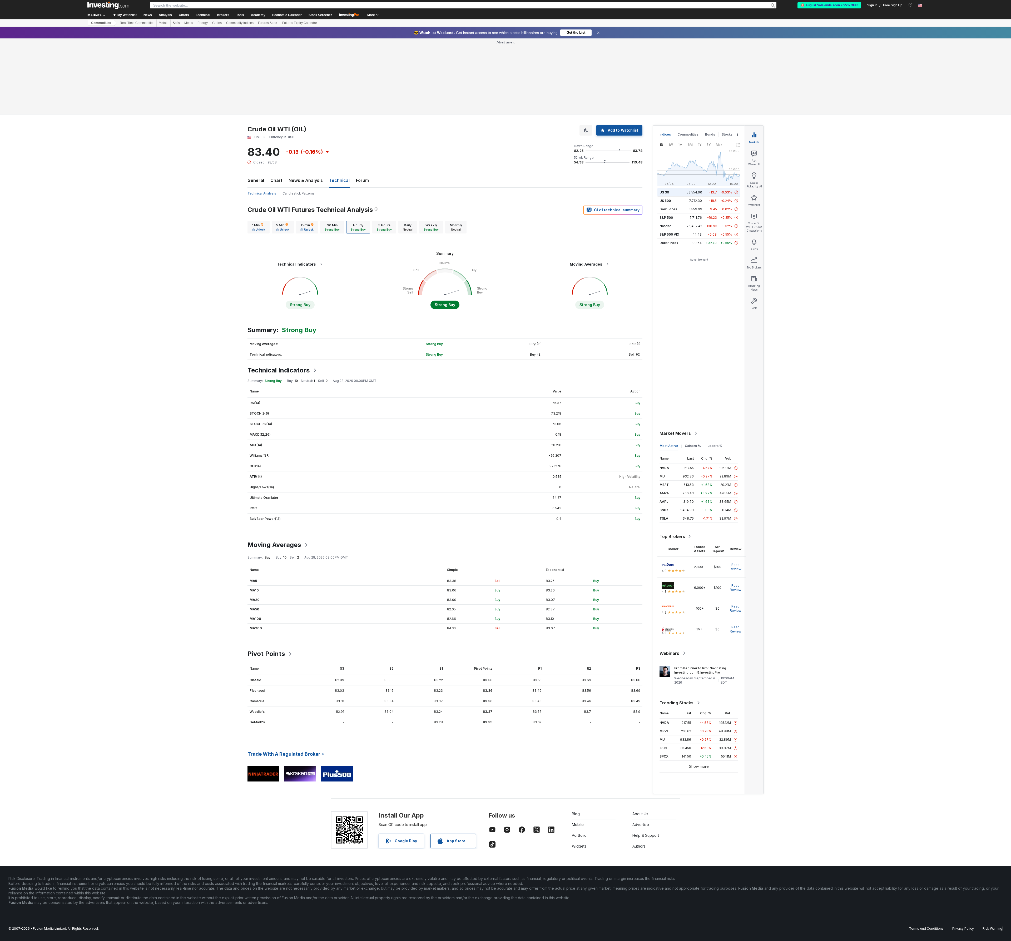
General (255, 180)
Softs (176, 23)
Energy (202, 23)
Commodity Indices (240, 23)
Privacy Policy (963, 928)
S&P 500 (666, 218)
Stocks (727, 134)
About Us (640, 813)
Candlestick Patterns (299, 193)
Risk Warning (992, 928)
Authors (639, 846)
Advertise (640, 824)
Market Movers (675, 433)
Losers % (714, 446)
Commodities (101, 23)
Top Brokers (672, 536)
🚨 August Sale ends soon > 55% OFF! (829, 5)
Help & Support (645, 835)
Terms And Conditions (926, 928)
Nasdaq (666, 226)
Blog (576, 813)
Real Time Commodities (137, 23)
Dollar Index (669, 243)
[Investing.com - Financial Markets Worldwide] (108, 5)
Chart (276, 180)
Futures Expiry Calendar (299, 23)
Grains (217, 23)
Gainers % (693, 446)
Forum (362, 180)
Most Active (669, 446)
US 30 (664, 192)
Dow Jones (668, 209)
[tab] (258, 227)
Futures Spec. (268, 23)
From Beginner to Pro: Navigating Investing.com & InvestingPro (700, 670)
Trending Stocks (676, 702)
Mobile (578, 824)
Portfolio (579, 835)
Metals (163, 23)
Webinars (669, 653)
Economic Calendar (287, 15)
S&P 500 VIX (669, 234)
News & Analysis (306, 180)
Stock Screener (320, 15)
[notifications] (911, 4)
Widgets (579, 846)
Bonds (710, 134)
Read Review (735, 567)
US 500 (665, 201)
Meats (188, 23)
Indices (665, 134)
